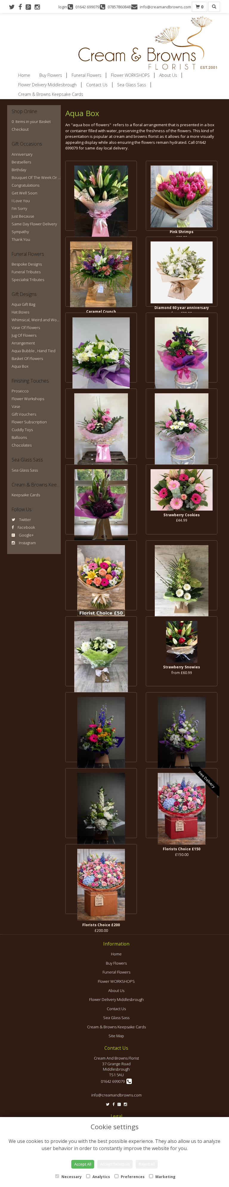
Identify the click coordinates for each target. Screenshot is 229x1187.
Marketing (164, 1176)
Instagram (27, 542)
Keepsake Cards (26, 494)
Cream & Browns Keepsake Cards (50, 94)
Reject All (147, 1164)
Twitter (24, 519)
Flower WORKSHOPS (130, 75)
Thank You (21, 239)
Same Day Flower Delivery (34, 224)
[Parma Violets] (181, 423)
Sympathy (20, 231)
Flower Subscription (29, 422)
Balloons (19, 437)
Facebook (26, 527)
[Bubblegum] (181, 348)
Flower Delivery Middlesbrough (47, 85)
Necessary (71, 1176)
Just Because (23, 216)
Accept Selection (115, 1164)
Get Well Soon (24, 193)
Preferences (132, 1176)
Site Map (116, 1035)
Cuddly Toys (22, 429)
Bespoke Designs (27, 264)
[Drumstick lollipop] (181, 575)
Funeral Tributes (26, 271)
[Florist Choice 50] (101, 575)
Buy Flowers (50, 75)
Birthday (19, 169)
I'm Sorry (19, 208)
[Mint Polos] (101, 803)
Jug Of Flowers (24, 335)
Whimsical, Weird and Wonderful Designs (48, 319)
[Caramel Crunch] (101, 272)
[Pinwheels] (101, 727)
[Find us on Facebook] (22, 7)
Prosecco (20, 391)
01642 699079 (113, 1081)
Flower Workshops (28, 398)
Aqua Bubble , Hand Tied (33, 350)
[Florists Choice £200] (101, 879)
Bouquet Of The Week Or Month (40, 177)
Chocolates (22, 445)
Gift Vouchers (24, 414)
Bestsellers (21, 162)
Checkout (20, 129)
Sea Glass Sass (131, 85)
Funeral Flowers (86, 75)
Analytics (101, 1176)
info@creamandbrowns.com (116, 1095)
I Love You (21, 200)
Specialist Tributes (28, 279)
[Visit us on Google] (30, 7)
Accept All (82, 1164)
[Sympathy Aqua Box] (101, 651)
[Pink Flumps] (101, 196)
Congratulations (25, 185)
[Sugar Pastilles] (101, 499)
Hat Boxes (20, 312)
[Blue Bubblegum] (181, 727)
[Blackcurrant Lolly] (101, 348)
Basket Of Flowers (27, 358)
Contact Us (97, 85)
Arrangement (23, 343)
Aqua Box (20, 366)
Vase (16, 406)
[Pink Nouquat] (101, 423)
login (62, 7)
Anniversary (22, 154)
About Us (168, 75)
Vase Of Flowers (26, 327)
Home (24, 75)
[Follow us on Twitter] (13, 7)
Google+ (26, 535)
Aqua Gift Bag (23, 304)
